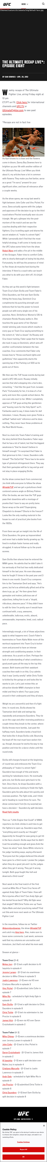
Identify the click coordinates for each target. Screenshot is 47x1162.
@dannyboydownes (11, 928)
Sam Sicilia (7, 1004)
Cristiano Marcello (10, 1068)
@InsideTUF (8, 487)
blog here (19, 932)
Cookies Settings (23, 1142)
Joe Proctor (7, 1084)
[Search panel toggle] (43, 4)
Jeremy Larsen (9, 972)
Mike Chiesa (8, 1036)
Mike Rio (6, 996)
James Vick (7, 1020)
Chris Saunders (9, 1092)
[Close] (44, 1125)
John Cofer (7, 1044)
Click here (21, 102)
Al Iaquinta (7, 1060)
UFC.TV (20, 106)
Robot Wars (7, 251)
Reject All (23, 1149)
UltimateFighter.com (13, 110)
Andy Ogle (7, 1076)
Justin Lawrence (10, 980)
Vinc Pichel (7, 988)
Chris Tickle (7, 1012)
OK (23, 1157)
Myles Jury (7, 964)
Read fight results (10, 812)
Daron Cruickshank (11, 1052)
